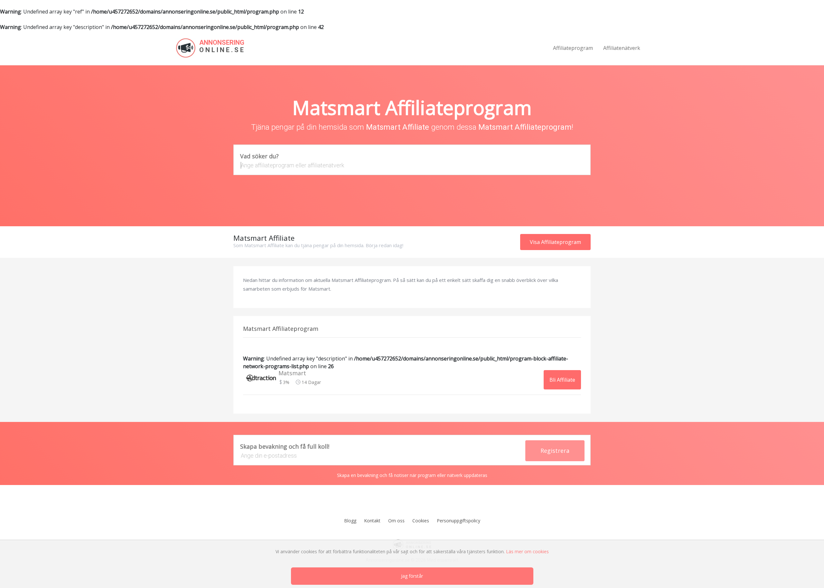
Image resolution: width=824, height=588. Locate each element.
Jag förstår (412, 576)
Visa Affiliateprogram (555, 242)
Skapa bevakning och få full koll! (284, 446)
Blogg (350, 521)
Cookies (420, 521)
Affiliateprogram (573, 47)
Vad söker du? (259, 156)
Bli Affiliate (562, 379)
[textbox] (412, 165)
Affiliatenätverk (621, 47)
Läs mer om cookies (527, 551)
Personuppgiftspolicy (458, 521)
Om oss (396, 521)
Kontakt (372, 521)
